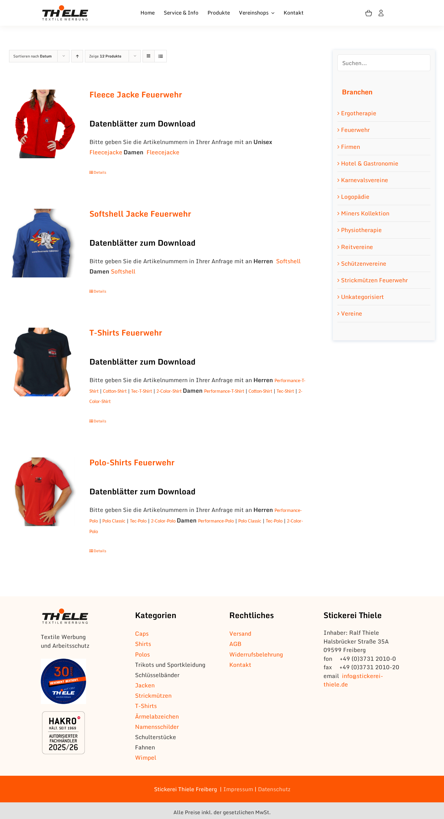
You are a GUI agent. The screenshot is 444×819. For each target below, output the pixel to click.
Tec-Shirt (285, 391)
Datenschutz (274, 789)
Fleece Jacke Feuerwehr (135, 94)
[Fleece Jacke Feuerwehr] (43, 124)
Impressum (238, 789)
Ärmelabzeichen (157, 716)
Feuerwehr (355, 129)
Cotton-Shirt (115, 391)
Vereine (351, 313)
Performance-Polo (216, 521)
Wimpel (145, 757)
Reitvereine (357, 246)
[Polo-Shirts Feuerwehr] (43, 491)
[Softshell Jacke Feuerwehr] (43, 243)
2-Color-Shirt (169, 391)
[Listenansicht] (160, 56)
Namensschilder (157, 726)
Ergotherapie (358, 113)
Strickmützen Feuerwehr (374, 280)
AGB (235, 643)
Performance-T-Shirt (224, 391)
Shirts (143, 643)
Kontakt (240, 664)
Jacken (145, 685)
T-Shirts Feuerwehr (125, 332)
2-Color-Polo (163, 521)
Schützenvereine (363, 263)
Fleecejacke (105, 152)
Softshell (288, 261)
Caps (142, 633)
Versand (240, 633)
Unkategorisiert (362, 296)
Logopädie (355, 196)
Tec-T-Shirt (141, 391)
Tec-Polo (138, 521)
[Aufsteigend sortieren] (77, 56)
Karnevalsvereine (364, 180)
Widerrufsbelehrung (256, 654)
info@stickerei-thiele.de (353, 680)
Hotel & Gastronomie (369, 163)
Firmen (350, 146)
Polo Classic (113, 521)
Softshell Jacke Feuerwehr (140, 213)
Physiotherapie (361, 229)
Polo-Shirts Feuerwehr (132, 462)
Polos (142, 654)
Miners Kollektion (365, 213)
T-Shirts (146, 705)
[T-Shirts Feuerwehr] (43, 362)
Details (100, 172)
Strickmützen (153, 695)
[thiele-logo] (65, 8)
